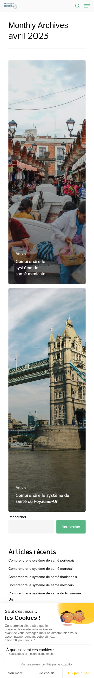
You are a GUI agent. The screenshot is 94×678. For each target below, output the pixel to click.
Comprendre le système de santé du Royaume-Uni (44, 596)
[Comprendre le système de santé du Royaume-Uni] (47, 400)
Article (21, 253)
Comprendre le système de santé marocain (41, 568)
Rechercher (17, 517)
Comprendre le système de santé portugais (41, 560)
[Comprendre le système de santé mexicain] (47, 172)
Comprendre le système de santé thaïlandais (42, 577)
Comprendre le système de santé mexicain (41, 585)
